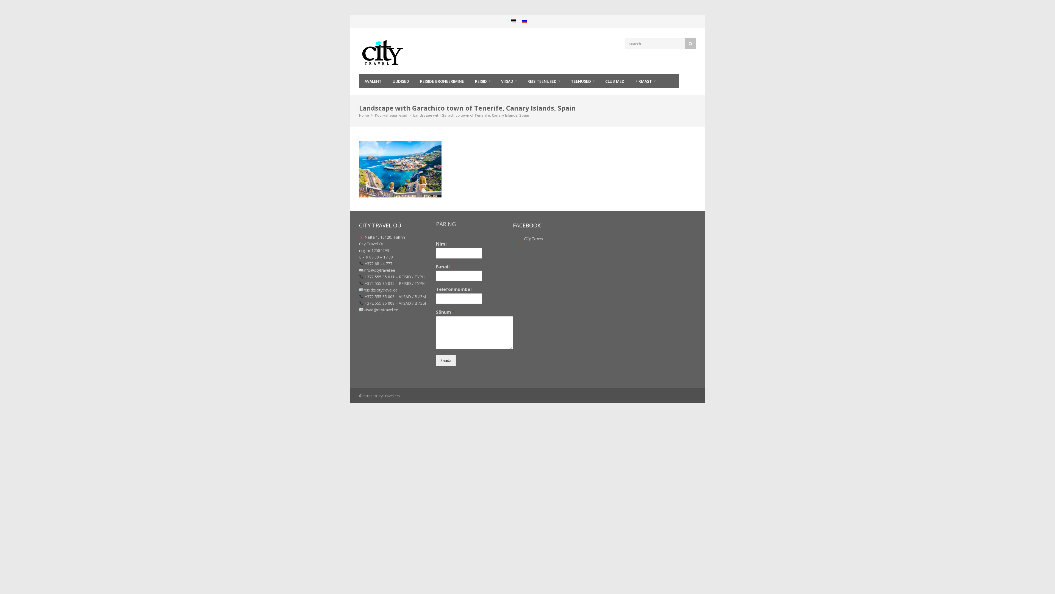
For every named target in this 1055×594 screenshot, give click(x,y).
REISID (481, 81)
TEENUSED (581, 81)
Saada (445, 360)
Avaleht (373, 81)
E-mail (444, 267)
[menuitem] (514, 20)
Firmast (643, 81)
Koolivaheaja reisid (391, 115)
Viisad (507, 81)
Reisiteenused (542, 81)
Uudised (401, 81)
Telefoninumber (454, 289)
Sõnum (445, 312)
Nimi (443, 244)
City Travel (533, 238)
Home (364, 115)
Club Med (614, 81)
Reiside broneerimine (442, 81)
